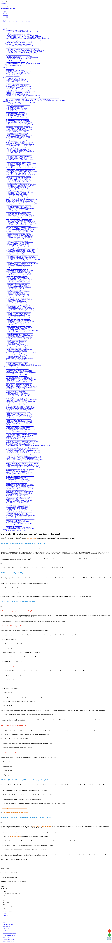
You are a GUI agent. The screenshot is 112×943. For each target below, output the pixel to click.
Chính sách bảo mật (10, 69)
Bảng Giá (5, 13)
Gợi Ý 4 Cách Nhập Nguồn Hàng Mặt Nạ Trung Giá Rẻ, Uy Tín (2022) (20, 228)
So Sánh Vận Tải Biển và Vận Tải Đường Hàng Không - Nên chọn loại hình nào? (23, 447)
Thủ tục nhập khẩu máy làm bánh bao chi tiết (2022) (16, 428)
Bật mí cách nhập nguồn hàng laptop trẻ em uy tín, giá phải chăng (19, 378)
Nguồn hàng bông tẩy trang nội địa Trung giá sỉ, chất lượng (18, 138)
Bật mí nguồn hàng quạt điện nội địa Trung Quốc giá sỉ (17, 140)
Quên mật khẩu (4, 8)
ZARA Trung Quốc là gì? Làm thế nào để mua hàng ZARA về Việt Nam (21, 524)
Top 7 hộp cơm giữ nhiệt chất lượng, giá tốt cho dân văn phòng (19, 122)
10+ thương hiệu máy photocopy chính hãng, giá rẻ (16, 374)
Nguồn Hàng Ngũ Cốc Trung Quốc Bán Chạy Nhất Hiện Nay (18, 165)
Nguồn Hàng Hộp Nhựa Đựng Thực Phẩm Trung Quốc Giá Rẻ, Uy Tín (20, 256)
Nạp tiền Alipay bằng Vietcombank (13, 83)
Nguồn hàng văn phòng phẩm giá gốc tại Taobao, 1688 (17, 194)
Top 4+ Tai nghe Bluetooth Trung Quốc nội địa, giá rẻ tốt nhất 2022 (20, 426)
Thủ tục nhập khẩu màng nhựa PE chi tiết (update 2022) (14, 808)
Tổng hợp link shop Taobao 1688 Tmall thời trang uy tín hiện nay (19, 358)
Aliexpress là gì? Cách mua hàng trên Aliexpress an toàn (17, 360)
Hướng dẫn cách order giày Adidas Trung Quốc (15, 80)
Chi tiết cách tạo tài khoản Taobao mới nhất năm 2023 (17, 437)
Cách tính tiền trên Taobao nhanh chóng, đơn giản (16, 392)
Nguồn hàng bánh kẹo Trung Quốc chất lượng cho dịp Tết (18, 186)
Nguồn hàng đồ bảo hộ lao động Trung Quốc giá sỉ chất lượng (18, 287)
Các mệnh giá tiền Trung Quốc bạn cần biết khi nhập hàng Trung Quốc (20, 515)
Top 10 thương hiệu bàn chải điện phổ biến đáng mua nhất (18, 123)
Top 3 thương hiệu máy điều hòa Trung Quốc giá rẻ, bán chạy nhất (19, 201)
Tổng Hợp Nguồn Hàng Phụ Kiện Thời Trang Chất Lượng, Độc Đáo (20, 159)
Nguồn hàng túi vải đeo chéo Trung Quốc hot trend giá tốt (17, 298)
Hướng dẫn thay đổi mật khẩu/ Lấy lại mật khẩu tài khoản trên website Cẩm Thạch (23, 31)
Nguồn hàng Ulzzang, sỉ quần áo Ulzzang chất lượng (16, 350)
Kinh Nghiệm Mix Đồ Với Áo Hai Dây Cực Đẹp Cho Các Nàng (19, 464)
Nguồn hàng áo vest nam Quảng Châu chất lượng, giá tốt (17, 295)
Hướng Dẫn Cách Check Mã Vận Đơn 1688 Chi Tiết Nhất (18, 30)
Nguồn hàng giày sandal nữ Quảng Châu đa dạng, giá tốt (17, 294)
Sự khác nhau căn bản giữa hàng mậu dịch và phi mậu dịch (18, 92)
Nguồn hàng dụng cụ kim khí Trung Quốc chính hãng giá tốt (18, 273)
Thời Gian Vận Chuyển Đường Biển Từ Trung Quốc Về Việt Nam (19, 454)
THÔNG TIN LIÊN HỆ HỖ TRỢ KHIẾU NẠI (16, 530)
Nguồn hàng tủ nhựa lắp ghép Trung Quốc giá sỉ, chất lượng (18, 319)
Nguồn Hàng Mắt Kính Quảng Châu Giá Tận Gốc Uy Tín (18, 166)
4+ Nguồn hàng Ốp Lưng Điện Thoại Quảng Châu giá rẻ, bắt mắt (19, 240)
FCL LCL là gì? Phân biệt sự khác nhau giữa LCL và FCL (18, 505)
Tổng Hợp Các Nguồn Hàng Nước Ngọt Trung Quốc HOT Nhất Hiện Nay (21, 171)
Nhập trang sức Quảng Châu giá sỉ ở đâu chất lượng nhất (17, 516)
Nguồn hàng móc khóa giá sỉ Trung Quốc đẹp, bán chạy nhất (18, 205)
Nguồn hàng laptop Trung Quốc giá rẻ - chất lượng (16, 340)
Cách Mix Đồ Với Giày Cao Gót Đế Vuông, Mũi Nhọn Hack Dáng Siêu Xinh (22, 463)
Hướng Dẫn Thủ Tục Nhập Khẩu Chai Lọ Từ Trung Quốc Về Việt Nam (21, 440)
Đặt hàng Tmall (6, 930)
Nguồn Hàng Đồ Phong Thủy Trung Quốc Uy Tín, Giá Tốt (18, 172)
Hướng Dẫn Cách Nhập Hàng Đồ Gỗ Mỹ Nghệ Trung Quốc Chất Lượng (21, 387)
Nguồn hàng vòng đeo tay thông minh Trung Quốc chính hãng (18, 307)
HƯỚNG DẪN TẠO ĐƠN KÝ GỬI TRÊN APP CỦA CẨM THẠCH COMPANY (23, 36)
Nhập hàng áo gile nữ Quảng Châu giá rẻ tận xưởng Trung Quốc (19, 497)
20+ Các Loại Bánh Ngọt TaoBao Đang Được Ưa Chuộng (18, 369)
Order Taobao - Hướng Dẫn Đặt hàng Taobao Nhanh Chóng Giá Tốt (20, 56)
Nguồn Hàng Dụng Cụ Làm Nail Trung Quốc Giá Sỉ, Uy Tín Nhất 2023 (21, 262)
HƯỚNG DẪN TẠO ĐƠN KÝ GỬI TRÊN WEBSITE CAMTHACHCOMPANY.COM (24, 37)
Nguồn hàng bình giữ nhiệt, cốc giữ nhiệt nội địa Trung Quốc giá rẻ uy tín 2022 (22, 263)
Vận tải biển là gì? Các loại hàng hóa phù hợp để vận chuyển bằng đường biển (22, 448)
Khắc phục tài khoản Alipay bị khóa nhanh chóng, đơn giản (18, 394)
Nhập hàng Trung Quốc (8, 924)
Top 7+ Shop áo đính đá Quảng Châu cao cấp (15, 112)
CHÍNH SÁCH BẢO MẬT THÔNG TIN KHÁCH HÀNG (18, 71)
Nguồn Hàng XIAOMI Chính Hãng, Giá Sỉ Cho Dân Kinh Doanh (19, 230)
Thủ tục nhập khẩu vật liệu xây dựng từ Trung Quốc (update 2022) (17, 21)
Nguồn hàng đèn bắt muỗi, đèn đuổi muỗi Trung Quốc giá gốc (18, 274)
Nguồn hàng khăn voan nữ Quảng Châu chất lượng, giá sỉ (17, 281)
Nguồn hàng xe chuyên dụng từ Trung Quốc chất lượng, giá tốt (19, 327)
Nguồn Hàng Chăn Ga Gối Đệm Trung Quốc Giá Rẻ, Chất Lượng (19, 170)
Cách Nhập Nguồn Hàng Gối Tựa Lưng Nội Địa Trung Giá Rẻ (19, 381)
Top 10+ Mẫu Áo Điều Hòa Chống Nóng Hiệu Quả (16, 108)
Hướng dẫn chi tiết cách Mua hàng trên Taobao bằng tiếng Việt (19, 88)
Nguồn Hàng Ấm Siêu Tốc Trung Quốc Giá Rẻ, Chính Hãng (18, 176)
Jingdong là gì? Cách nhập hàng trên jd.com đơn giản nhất (18, 480)
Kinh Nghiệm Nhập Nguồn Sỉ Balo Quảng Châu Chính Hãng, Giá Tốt (20, 221)
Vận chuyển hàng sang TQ (8, 939)
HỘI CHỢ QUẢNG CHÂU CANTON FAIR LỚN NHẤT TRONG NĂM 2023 (23, 95)
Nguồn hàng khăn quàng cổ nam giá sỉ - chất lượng (16, 351)
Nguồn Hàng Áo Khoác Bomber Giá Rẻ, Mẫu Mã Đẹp (17, 153)
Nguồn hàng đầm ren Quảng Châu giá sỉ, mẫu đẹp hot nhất (18, 317)
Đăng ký (13, 8)
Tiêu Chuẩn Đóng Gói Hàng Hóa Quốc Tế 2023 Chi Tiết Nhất (19, 85)
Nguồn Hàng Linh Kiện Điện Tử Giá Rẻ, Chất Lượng (17, 158)
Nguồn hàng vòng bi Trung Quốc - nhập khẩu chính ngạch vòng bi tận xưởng (22, 330)
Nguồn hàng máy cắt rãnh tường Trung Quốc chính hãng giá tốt (19, 280)
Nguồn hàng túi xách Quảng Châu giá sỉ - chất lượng (16, 348)
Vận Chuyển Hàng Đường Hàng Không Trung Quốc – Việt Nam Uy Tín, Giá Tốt (22, 48)
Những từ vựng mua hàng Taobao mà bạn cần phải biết (17, 393)
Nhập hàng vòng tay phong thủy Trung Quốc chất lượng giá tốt (19, 493)
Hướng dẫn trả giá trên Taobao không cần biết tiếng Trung (18, 412)
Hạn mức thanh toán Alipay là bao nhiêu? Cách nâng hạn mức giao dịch (20, 429)
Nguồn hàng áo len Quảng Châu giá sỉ (13, 343)
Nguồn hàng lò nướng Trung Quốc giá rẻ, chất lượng (16, 134)
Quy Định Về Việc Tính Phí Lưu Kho (13, 74)
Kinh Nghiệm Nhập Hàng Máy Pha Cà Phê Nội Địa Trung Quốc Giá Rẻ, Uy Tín (22, 460)
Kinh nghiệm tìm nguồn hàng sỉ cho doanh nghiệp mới (17, 357)
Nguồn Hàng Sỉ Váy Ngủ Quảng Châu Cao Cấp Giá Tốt (17, 322)
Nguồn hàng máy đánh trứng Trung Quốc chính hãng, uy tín (18, 136)
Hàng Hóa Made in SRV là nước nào (13, 87)
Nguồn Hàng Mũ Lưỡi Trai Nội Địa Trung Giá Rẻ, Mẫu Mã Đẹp (19, 155)
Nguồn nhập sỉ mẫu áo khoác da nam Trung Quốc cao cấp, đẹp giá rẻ (20, 208)
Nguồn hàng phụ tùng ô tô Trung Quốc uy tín (15, 344)
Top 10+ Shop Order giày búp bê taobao (14, 107)
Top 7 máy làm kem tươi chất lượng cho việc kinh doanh (17, 120)
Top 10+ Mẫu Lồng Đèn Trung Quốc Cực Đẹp (15, 103)
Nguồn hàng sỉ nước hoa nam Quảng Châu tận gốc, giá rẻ (17, 241)
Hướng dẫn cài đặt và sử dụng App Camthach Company (17, 33)
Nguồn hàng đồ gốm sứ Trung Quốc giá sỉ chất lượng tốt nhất (18, 338)
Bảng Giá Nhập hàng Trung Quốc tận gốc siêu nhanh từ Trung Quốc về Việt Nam (22, 60)
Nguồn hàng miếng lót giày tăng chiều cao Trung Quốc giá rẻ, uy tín (20, 308)
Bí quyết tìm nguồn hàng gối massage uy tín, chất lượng (17, 130)
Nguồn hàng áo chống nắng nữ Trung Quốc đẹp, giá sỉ (17, 266)
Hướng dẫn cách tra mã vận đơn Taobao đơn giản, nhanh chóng (19, 414)
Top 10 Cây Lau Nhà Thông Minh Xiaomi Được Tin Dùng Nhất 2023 (20, 102)
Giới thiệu (5, 11)
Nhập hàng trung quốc (7, 366)
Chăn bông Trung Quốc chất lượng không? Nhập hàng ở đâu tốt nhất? (20, 519)
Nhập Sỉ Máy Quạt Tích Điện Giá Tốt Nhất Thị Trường (17, 119)
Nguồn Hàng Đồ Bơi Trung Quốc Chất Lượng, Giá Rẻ (17, 207)
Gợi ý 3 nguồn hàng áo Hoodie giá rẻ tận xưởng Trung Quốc (18, 234)
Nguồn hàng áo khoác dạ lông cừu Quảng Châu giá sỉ (17, 288)
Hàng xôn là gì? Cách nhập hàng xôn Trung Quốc (16, 490)
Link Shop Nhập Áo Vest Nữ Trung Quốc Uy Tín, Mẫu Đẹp (18, 212)
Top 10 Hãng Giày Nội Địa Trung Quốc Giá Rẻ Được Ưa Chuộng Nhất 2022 (22, 466)
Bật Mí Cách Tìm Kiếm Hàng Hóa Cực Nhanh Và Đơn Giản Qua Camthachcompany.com (24, 40)
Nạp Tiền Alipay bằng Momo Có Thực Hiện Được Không (18, 84)
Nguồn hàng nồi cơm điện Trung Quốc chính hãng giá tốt (17, 301)
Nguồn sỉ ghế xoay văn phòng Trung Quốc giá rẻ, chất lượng (18, 220)
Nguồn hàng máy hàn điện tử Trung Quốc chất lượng (17, 334)
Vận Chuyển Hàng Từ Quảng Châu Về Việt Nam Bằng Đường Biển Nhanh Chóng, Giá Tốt (25, 50)
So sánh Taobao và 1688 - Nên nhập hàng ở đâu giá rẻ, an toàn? (19, 96)
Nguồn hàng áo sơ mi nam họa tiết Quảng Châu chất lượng (18, 305)
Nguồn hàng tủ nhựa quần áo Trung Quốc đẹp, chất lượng (18, 190)
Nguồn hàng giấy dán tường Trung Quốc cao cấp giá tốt (17, 278)
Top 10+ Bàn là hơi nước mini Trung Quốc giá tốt (16, 109)
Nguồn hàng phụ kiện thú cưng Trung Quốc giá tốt (16, 198)
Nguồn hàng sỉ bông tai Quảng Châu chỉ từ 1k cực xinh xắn (18, 105)
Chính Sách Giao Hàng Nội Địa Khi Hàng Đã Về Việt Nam (18, 73)
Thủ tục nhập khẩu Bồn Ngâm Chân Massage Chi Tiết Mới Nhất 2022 (20, 407)
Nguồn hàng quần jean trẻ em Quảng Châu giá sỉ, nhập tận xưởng (19, 270)
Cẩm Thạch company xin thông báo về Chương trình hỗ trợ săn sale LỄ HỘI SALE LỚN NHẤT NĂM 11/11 (28, 99)
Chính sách (5, 15)
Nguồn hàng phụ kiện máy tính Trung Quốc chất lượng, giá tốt (18, 312)
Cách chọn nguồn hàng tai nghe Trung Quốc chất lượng (17, 345)
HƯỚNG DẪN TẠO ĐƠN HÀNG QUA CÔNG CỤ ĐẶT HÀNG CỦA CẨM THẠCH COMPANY (27, 38)
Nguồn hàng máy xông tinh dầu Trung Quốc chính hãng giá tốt (19, 279)
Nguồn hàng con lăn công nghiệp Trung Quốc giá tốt (16, 328)
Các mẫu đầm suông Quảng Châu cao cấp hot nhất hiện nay (18, 478)
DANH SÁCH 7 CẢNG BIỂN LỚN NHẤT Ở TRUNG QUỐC (19, 451)
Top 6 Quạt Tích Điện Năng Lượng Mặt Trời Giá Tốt (17, 117)
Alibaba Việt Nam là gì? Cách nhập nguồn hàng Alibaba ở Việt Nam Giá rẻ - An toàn (23, 365)
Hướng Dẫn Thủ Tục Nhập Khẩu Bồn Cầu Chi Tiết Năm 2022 (19, 422)
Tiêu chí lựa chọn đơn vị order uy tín (13, 65)
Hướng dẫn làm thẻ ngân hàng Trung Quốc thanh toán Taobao (18, 395)
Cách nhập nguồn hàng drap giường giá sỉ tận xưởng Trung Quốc (19, 484)
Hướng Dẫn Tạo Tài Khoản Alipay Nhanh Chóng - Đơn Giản (18, 34)
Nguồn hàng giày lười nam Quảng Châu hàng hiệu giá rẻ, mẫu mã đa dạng (21, 321)
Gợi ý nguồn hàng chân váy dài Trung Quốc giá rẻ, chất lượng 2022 (20, 251)
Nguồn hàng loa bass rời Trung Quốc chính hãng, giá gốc (17, 293)
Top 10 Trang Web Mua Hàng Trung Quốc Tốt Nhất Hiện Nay (19, 512)
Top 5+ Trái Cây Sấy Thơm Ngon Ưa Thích (15, 116)
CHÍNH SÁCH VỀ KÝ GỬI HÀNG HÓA (15, 70)
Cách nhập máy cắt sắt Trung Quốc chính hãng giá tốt (17, 477)
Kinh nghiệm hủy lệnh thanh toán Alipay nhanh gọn (16, 397)
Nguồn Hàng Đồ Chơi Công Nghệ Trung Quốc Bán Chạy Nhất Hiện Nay (21, 184)
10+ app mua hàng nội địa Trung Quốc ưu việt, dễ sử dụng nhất (19, 370)
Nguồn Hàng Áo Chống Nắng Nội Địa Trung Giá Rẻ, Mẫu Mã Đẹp (20, 151)
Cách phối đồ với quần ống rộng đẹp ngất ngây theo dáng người (19, 499)
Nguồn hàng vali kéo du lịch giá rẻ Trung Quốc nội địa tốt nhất (19, 213)
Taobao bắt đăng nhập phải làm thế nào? (14, 526)
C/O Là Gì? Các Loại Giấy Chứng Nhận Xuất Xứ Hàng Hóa (18, 419)
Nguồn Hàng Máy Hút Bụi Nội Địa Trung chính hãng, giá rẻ (18, 145)
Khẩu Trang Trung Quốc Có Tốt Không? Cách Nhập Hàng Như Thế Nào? (21, 174)
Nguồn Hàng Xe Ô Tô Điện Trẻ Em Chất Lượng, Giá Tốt (18, 156)
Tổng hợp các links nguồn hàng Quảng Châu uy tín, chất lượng (19, 337)
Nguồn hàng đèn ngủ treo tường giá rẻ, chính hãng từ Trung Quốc (19, 192)
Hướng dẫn (5, 12)
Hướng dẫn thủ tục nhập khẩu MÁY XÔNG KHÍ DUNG (17, 400)
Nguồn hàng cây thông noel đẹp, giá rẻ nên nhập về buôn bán (18, 286)
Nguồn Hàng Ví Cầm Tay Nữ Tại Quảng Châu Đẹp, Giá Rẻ (18, 150)
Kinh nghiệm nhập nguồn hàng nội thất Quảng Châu (16, 353)
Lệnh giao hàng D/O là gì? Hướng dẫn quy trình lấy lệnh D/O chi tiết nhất (21, 372)
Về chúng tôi (8, 66)
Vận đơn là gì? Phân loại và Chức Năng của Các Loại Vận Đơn (19, 406)
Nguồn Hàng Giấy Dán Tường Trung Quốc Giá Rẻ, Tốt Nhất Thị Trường (21, 258)
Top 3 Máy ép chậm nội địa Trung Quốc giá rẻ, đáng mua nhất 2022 (20, 435)
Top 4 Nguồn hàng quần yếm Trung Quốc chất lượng (17, 197)
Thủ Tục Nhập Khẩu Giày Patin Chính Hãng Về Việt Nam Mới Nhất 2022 (21, 408)
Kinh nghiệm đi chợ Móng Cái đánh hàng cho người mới (17, 498)
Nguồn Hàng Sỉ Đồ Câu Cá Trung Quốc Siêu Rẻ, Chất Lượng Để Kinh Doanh (22, 255)
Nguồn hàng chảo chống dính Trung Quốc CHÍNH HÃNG (18, 183)
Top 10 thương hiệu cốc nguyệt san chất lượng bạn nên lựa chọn (19, 129)
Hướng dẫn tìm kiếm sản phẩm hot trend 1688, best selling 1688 (19, 349)
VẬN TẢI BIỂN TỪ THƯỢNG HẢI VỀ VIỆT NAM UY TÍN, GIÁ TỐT (21, 52)
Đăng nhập (9, 8)
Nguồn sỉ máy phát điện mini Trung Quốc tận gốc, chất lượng (18, 238)
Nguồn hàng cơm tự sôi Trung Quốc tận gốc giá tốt (16, 276)
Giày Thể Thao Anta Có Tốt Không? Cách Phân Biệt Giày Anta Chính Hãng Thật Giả (23, 457)
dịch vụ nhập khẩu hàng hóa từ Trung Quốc (42, 826)
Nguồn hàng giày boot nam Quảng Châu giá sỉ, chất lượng (18, 291)
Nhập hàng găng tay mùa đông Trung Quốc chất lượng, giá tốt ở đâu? (20, 476)
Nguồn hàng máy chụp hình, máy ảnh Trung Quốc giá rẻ (17, 141)
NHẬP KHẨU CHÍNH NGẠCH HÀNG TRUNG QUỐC (18, 55)
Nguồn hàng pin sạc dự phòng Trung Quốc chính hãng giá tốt (18, 313)
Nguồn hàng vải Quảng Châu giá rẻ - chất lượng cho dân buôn (18, 336)
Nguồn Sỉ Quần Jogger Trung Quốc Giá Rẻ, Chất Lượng (17, 209)
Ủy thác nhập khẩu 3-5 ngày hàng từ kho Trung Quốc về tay (18, 44)
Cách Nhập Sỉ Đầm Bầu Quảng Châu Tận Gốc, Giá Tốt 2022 (18, 247)
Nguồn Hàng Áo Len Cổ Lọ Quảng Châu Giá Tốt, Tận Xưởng (19, 157)
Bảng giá (5, 28)
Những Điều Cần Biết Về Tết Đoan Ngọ (14, 78)
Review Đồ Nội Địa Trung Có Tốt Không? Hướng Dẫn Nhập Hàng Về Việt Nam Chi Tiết (24, 459)
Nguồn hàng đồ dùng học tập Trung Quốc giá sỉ (15, 342)
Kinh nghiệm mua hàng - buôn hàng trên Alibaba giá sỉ (17, 355)
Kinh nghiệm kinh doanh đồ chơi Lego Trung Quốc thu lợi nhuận (19, 481)
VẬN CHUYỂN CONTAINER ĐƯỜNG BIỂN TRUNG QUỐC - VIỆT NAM (22, 49)
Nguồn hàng (5, 101)
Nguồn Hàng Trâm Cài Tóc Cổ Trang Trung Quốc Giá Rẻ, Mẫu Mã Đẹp (21, 163)
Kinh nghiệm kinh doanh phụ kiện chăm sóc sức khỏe (17, 479)
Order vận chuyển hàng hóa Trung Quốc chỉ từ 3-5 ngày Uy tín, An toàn (20, 45)
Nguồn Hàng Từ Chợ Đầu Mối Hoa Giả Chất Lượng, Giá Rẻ (18, 179)
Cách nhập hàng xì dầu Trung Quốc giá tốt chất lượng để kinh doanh (20, 485)
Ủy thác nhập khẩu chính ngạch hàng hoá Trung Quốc (17, 62)
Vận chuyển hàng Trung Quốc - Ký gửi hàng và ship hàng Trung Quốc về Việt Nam (23, 63)
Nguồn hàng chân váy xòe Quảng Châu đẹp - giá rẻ (16, 363)
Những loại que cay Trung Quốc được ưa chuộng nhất (17, 128)
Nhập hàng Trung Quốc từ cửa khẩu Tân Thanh (15, 367)
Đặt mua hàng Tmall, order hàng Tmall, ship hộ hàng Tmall (18, 59)
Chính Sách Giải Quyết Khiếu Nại (13, 76)
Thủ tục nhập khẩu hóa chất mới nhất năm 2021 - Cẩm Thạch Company (20, 504)
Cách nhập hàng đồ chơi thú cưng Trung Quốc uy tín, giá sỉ (18, 473)
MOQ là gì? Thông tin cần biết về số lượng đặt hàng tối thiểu (18, 495)
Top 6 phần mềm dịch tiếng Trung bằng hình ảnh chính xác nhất (19, 510)
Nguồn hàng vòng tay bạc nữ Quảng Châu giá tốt (16, 290)
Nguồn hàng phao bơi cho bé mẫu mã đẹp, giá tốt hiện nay (18, 131)
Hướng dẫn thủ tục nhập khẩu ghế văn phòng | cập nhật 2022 (18, 413)
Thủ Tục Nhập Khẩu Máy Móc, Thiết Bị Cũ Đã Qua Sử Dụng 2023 (20, 443)
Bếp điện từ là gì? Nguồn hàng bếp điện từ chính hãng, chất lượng (19, 142)
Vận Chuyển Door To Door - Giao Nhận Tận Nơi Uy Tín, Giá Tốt (19, 46)
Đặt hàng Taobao (6, 926)
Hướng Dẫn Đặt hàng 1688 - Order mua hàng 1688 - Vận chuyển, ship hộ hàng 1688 (23, 57)
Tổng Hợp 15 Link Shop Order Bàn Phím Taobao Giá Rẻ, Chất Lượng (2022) (22, 227)
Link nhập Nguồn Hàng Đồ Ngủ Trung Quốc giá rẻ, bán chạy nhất (19, 200)
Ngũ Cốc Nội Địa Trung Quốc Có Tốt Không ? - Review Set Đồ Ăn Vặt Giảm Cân (23, 467)
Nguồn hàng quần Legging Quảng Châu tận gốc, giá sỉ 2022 (18, 245)
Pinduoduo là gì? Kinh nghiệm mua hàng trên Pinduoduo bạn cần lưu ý (20, 401)
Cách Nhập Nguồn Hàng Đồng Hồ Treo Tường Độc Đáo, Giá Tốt (19, 385)
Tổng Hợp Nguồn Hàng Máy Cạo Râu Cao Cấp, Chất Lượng (18, 148)
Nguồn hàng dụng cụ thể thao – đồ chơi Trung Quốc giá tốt (18, 329)
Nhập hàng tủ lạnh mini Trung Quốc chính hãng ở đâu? (17, 277)
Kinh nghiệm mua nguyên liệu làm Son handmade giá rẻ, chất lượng (20, 528)
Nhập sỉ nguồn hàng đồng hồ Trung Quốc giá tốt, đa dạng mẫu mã (19, 235)
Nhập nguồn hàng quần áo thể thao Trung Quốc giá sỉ (17, 362)
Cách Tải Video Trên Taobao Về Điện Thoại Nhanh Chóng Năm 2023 (20, 390)
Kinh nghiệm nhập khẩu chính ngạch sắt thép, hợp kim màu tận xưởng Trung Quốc (23, 450)
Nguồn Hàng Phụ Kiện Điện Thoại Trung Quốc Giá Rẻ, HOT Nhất (20, 185)
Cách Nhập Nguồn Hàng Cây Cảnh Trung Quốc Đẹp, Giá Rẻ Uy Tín (20, 177)
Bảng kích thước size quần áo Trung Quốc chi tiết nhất (17, 494)
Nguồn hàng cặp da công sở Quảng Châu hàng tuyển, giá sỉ (18, 267)
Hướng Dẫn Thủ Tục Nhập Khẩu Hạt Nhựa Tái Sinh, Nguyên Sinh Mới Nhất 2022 (23, 452)
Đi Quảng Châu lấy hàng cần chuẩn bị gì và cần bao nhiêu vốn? (19, 527)
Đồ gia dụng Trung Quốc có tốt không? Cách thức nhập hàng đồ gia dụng (21, 517)
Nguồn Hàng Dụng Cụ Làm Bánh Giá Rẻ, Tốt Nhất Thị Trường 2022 (20, 260)
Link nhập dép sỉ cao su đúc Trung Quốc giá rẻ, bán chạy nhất (18, 210)
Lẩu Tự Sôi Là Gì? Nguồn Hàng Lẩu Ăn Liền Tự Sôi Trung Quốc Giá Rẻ (21, 167)
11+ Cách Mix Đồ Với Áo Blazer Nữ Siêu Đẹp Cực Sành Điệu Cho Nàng (21, 455)
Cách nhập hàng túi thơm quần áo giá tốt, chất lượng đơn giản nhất (19, 488)
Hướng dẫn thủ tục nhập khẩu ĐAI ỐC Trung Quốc (16, 410)
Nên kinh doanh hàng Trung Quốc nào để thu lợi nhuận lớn (18, 506)
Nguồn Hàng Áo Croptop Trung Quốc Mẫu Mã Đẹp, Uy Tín (18, 160)
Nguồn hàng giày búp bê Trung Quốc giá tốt (15, 106)
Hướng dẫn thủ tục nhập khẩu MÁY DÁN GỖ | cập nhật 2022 (19, 405)
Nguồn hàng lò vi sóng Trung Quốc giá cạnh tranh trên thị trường (19, 188)
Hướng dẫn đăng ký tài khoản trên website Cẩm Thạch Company (19, 42)
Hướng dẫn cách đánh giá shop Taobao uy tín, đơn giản (17, 391)
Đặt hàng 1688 (6, 928)
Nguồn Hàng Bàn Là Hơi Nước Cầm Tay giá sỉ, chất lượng (18, 143)
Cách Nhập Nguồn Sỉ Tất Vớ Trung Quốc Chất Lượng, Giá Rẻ (19, 219)
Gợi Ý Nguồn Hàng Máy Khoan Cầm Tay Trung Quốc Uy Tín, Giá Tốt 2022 (22, 248)
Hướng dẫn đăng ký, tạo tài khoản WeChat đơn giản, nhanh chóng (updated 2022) (22, 465)
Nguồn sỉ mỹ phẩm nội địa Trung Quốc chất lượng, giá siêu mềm (19, 216)
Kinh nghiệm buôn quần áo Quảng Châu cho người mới (17, 521)
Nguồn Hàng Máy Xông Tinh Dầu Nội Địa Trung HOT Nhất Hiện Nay (20, 169)
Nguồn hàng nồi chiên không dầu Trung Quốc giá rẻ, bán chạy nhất (19, 206)
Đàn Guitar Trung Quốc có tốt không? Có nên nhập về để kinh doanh (20, 431)
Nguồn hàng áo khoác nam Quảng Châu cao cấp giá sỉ (17, 302)
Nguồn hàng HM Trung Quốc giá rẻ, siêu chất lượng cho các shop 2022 (20, 252)
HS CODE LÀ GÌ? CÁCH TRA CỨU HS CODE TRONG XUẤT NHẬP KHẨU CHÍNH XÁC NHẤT (28, 445)
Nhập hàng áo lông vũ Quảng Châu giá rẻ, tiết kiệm (16, 471)
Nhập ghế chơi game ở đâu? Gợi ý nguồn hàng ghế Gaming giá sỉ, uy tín (20, 231)
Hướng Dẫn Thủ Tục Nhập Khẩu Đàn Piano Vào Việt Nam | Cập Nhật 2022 (21, 436)
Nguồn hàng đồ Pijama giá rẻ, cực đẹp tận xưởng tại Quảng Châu (19, 242)
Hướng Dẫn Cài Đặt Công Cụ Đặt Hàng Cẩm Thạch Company (19, 41)
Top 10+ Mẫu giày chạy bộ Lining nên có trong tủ (16, 110)
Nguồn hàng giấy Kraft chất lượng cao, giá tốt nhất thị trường (18, 320)
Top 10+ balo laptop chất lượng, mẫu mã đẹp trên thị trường (18, 126)
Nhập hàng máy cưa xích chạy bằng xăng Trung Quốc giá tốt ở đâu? (20, 469)
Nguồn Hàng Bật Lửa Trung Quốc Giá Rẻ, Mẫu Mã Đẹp (17, 178)
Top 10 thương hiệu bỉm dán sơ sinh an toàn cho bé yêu (17, 113)
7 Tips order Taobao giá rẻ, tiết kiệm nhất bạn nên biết (17, 430)
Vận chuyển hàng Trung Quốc (9, 933)
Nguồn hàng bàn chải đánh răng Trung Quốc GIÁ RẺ (17, 181)
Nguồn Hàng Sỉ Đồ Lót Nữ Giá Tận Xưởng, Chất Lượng (17, 149)
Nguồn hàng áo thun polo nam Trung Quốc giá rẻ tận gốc (17, 300)
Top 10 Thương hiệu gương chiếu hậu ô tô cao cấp (16, 114)
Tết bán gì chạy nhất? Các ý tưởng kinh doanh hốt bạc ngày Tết (19, 271)
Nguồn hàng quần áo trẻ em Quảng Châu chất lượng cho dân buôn (19, 333)
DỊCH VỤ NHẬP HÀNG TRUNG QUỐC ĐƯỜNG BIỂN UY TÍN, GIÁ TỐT (22, 53)
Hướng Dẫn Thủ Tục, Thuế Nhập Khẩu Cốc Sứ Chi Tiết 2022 (18, 409)
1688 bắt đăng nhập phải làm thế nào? (13, 522)
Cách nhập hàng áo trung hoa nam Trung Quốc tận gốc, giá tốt (18, 470)
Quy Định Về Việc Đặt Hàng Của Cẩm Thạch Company (17, 72)
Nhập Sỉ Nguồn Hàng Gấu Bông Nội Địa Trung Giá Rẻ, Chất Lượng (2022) (21, 223)
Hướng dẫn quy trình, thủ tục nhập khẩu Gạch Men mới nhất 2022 (19, 421)
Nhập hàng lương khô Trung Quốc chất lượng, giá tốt (17, 486)
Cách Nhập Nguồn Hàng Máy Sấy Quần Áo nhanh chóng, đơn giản (20, 144)
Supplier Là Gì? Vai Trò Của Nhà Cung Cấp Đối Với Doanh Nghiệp (20, 458)
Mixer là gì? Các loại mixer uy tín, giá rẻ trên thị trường (17, 94)
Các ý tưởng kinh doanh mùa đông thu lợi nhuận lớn (16, 483)
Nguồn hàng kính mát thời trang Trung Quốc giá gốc (16, 306)
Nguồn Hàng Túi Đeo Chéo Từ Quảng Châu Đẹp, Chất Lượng (19, 162)
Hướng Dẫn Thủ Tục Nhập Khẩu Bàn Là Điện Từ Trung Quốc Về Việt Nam (22, 441)
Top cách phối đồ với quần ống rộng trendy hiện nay (16, 376)
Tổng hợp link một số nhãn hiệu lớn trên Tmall (15, 359)
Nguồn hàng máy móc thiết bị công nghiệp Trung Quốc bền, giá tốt (19, 323)
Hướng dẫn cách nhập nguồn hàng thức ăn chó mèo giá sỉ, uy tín (19, 135)
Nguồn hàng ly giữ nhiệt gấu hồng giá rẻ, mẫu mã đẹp (17, 133)
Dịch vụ (7, 16)
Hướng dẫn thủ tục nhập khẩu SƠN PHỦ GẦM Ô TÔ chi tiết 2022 (20, 416)
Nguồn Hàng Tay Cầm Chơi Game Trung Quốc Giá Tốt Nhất (18, 180)
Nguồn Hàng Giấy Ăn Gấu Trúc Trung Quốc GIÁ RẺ (17, 187)
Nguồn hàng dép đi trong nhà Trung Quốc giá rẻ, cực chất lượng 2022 (20, 253)
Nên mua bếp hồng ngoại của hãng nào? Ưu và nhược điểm (18, 121)
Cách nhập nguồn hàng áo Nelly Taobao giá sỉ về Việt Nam (18, 492)
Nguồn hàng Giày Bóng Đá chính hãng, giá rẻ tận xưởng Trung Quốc (20, 229)
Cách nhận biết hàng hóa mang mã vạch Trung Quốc (16, 509)
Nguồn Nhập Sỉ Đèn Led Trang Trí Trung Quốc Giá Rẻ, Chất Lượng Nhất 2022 (22, 462)
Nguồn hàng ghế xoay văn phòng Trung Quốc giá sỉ (16, 292)
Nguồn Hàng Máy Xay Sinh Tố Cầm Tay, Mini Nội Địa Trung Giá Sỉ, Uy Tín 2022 (23, 259)
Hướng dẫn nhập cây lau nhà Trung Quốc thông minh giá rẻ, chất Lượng (21, 202)
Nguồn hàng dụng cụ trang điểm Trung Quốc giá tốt (16, 284)
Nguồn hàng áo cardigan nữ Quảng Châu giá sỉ (15, 264)
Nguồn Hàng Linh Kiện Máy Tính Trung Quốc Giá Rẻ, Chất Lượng (20, 173)
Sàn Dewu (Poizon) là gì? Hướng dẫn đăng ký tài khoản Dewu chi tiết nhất (21, 399)
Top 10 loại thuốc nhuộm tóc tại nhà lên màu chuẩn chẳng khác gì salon (20, 124)
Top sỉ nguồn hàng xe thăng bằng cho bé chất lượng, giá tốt (18, 137)
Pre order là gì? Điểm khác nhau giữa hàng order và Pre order (18, 81)
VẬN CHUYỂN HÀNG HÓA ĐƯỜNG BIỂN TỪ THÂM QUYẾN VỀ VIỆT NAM (24, 51)
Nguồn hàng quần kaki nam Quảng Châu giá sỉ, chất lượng (18, 315)
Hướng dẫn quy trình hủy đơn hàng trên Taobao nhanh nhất (18, 427)
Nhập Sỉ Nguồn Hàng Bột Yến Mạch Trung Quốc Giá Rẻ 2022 (19, 244)
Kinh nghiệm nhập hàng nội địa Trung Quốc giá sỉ (16, 356)
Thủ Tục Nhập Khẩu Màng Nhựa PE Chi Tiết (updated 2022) (18, 449)
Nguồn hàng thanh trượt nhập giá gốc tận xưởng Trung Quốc (18, 326)
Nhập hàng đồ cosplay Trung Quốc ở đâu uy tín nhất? (17, 514)
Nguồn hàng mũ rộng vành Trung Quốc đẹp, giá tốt (16, 314)
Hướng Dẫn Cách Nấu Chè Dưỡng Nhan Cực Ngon (16, 93)
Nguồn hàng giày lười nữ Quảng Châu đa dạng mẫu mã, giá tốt (19, 265)
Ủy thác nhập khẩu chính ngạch (9, 935)
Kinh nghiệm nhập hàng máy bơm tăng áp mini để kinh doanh (18, 474)
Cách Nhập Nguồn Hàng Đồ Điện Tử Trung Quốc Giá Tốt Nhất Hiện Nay (21, 386)
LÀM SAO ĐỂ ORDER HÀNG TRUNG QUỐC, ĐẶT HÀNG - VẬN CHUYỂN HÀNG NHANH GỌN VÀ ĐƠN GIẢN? (32, 98)
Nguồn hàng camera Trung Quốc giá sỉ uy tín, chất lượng (17, 191)
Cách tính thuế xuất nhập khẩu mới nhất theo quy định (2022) (18, 442)
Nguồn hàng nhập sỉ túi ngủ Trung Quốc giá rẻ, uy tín (17, 193)
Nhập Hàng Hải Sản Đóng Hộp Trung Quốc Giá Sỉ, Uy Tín (18, 243)
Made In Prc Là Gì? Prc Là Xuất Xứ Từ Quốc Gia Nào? (17, 520)
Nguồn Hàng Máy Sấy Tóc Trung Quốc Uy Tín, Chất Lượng (18, 164)
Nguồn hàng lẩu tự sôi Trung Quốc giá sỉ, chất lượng (16, 316)
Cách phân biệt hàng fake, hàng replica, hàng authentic (17, 507)
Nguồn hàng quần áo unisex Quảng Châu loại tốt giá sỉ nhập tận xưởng (20, 310)
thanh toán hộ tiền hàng (15, 836)
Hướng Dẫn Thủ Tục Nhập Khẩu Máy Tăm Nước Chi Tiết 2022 (19, 415)
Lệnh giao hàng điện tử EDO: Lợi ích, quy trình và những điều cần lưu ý (21, 91)
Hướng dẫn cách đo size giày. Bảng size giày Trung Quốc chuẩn (19, 500)
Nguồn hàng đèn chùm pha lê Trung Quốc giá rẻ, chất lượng (18, 283)
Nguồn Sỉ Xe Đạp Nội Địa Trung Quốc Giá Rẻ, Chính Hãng (18, 214)
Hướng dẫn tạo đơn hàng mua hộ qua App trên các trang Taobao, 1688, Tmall (22, 35)
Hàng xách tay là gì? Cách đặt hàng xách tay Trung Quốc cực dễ (19, 377)
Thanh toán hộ (6, 937)
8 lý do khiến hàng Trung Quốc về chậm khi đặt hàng (17, 388)
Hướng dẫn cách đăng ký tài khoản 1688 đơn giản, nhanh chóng (19, 420)
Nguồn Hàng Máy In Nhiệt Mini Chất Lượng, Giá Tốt (17, 152)
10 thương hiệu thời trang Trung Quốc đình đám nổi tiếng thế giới (19, 373)
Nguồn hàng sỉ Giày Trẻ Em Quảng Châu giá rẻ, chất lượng (18, 233)
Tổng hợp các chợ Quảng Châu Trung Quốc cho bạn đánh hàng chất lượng (21, 352)
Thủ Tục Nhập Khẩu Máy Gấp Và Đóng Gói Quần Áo (17, 398)
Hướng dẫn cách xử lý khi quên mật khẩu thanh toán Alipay (18, 402)
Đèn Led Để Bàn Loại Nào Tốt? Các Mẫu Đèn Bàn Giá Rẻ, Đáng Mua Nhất (21, 434)
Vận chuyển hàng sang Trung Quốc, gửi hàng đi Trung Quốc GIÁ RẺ (20, 58)
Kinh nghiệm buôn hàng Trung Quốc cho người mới (16, 513)
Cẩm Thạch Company (32, 538)
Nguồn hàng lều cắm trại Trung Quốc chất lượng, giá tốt (17, 285)
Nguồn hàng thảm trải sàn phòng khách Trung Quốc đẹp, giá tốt (19, 309)
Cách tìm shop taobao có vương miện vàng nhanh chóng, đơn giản (19, 491)
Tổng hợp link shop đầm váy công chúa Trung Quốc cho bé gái (19, 472)
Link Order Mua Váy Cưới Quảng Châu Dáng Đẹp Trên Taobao (19, 217)
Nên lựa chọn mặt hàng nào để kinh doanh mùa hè (16, 508)
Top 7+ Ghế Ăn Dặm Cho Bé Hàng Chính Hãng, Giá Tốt (17, 146)
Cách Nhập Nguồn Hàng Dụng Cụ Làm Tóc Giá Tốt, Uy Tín (18, 384)
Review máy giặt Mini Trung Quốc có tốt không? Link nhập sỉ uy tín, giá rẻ (21, 203)
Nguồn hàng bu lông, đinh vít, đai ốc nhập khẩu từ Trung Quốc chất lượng (21, 249)
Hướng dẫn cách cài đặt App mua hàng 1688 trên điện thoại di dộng (20, 371)
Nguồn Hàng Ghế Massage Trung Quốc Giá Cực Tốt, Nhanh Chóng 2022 (21, 257)
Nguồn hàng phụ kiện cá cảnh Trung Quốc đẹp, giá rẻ (17, 195)
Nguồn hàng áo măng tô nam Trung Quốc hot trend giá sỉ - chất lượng (20, 364)
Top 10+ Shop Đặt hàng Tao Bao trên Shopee (15, 115)
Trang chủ (5, 20)
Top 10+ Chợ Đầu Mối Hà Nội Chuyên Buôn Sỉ (16, 79)
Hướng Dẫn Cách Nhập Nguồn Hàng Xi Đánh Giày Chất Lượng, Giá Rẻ (21, 380)
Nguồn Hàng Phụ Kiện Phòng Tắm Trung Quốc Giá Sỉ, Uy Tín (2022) (20, 222)
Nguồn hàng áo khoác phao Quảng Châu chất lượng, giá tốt (18, 272)
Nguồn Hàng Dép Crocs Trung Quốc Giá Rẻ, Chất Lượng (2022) (19, 224)
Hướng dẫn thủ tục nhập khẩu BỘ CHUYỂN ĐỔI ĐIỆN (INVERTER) (20, 404)
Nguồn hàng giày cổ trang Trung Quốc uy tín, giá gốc (17, 269)
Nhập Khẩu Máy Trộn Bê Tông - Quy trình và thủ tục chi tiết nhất (19, 438)
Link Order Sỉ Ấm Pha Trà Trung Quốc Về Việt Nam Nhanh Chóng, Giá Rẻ (21, 199)
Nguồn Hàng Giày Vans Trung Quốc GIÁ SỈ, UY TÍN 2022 (18, 226)
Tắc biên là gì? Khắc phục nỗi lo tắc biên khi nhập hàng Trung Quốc (20, 487)
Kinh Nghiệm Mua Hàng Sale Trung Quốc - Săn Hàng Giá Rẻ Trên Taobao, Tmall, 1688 (24, 456)
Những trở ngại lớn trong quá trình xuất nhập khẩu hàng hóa (18, 90)
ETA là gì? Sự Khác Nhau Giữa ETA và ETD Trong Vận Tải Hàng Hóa (21, 417)
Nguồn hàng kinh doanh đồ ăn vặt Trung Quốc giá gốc (17, 347)
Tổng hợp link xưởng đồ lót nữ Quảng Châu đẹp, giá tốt (17, 303)
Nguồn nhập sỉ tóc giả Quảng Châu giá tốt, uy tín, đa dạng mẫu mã (19, 236)
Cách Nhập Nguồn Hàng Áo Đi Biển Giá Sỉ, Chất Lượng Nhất (19, 383)
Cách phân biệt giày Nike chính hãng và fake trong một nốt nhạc (19, 127)
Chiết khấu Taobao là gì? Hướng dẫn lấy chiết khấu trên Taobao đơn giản (21, 424)
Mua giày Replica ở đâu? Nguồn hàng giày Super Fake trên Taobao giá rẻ (21, 423)
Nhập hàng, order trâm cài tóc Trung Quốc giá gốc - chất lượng (19, 523)
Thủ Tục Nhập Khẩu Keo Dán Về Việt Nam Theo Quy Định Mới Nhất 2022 (21, 433)
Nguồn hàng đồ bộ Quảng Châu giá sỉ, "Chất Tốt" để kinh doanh (19, 237)
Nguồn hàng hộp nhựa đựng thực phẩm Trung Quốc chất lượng (19, 299)
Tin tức (7, 17)
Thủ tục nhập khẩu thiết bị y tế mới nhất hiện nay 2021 (17, 502)
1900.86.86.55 (3, 3)
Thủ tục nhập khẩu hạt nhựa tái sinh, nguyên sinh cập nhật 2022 (16, 812)
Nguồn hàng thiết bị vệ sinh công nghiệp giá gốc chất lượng (18, 324)
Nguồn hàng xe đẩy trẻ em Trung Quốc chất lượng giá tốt (17, 297)
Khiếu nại (8, 18)
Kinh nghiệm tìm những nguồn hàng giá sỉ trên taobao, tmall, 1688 (19, 335)
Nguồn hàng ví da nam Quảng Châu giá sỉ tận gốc (16, 341)
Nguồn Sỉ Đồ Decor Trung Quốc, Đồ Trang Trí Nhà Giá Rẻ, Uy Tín (20, 215)
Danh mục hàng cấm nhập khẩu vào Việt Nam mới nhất (17, 501)
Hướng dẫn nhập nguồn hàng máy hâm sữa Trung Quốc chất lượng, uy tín (21, 379)
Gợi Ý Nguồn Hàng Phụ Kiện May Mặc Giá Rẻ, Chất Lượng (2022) (20, 250)
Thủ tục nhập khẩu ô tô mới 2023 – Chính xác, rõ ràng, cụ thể (18, 86)
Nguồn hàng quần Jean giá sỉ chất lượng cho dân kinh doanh (18, 331)
